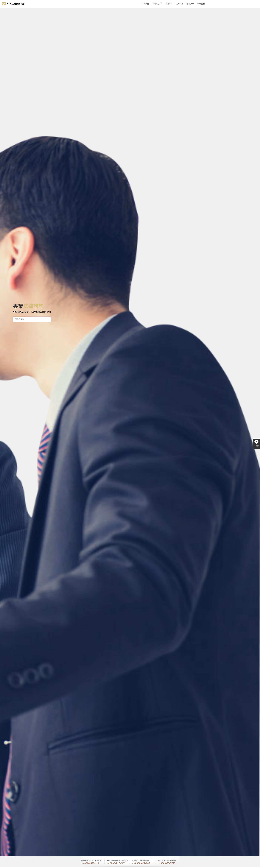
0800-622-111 (91, 863)
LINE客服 (256, 446)
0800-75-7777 (168, 863)
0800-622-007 (142, 863)
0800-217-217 (117, 863)
